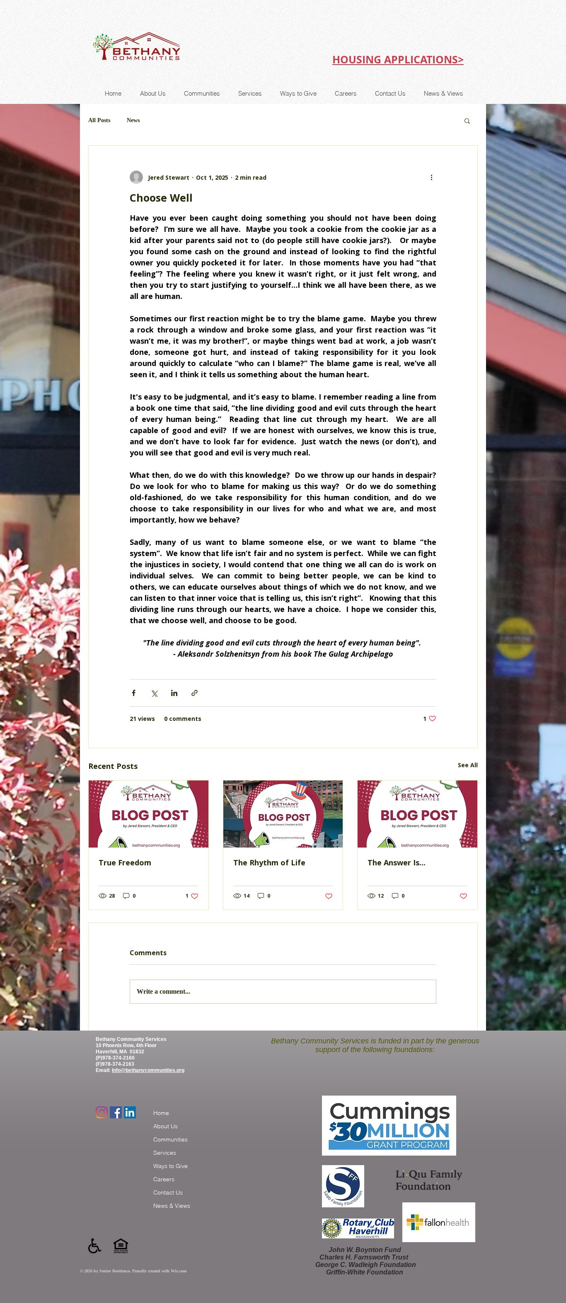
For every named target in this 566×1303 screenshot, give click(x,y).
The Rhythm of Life (269, 862)
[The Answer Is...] (417, 814)
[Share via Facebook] (134, 693)
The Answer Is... (397, 862)
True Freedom (125, 862)
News (133, 120)
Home (161, 1113)
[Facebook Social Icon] (116, 1112)
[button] (467, 120)
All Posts (99, 120)
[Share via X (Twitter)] (154, 693)
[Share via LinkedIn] (174, 693)
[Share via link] (194, 693)
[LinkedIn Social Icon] (130, 1112)
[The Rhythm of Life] (283, 814)
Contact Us (168, 1192)
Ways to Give (170, 1166)
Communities (170, 1139)
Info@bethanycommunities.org (148, 1070)
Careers (163, 1179)
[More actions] (431, 177)
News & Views (171, 1205)
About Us (165, 1126)
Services (164, 1152)
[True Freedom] (148, 814)
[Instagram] (102, 1112)
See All (468, 765)
